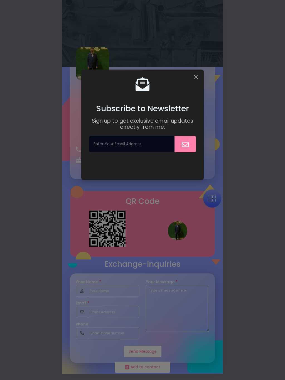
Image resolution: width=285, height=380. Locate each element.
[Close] (196, 77)
